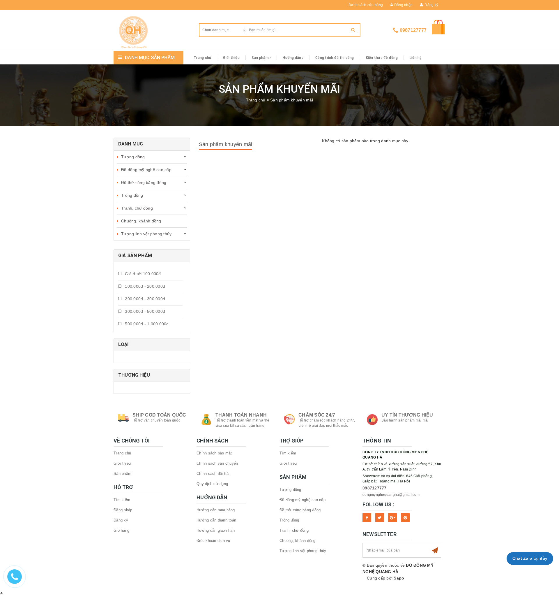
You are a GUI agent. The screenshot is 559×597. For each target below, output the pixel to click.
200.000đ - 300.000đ (144, 298)
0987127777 (413, 30)
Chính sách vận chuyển (217, 463)
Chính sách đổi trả (213, 473)
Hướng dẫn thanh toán (216, 520)
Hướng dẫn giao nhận (216, 530)
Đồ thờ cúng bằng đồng (143, 182)
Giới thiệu (231, 58)
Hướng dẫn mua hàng (216, 510)
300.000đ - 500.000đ (144, 311)
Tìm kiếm (122, 500)
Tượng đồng (133, 156)
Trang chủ (202, 58)
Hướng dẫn (292, 58)
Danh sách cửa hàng (366, 5)
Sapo (399, 578)
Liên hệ (416, 58)
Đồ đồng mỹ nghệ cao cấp (146, 169)
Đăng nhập (403, 5)
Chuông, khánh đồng (141, 221)
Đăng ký (431, 5)
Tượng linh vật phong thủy (146, 233)
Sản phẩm (261, 58)
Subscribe (435, 550)
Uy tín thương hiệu (407, 414)
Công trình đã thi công (334, 58)
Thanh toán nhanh (241, 414)
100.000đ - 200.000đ (144, 286)
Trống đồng (132, 195)
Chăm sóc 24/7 (316, 414)
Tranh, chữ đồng (137, 208)
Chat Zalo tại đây (529, 558)
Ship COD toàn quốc (159, 414)
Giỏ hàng (121, 530)
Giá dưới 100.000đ (142, 273)
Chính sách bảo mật (214, 453)
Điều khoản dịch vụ (213, 540)
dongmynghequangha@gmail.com (391, 495)
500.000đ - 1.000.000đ (146, 324)
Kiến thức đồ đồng (382, 58)
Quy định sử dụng (212, 484)
